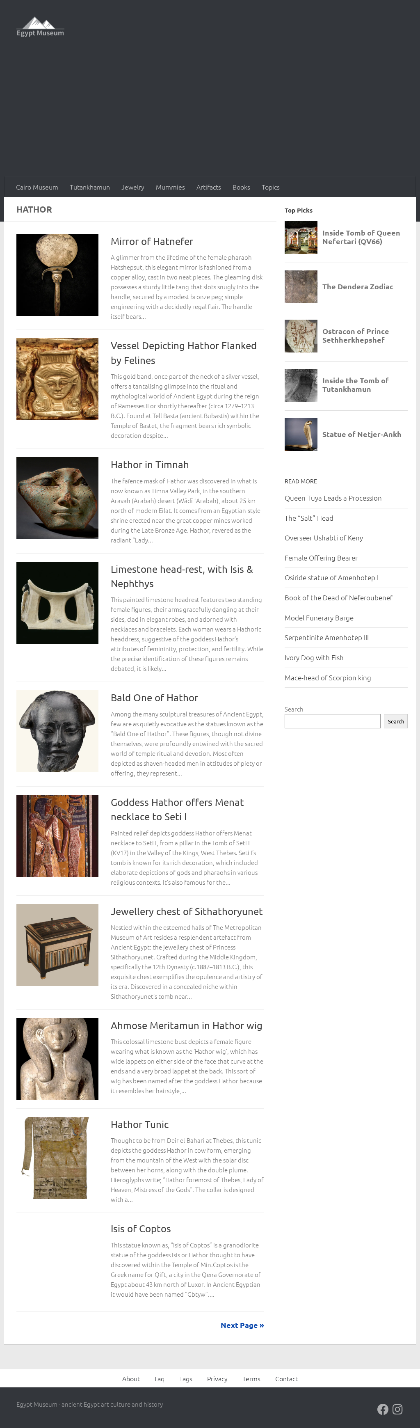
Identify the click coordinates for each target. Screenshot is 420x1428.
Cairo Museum (37, 186)
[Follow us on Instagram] (398, 1409)
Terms (251, 1378)
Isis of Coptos (141, 1228)
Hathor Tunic (140, 1124)
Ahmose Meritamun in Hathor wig (186, 1025)
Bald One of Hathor (154, 697)
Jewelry (132, 186)
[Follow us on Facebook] (383, 1409)
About (131, 1378)
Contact (286, 1378)
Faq (159, 1378)
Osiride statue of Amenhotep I (332, 577)
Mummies (170, 186)
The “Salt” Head (309, 517)
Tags (185, 1378)
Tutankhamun (90, 186)
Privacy (217, 1378)
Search (294, 709)
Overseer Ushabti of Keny (324, 537)
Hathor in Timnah (150, 464)
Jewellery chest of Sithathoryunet (187, 911)
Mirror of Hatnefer (152, 241)
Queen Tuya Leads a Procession (333, 497)
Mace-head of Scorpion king (328, 677)
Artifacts (208, 186)
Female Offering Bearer (321, 557)
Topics (271, 186)
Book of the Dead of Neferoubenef (339, 597)
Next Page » (242, 1325)
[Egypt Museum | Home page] (40, 26)
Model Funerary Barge (319, 617)
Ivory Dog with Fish (314, 657)
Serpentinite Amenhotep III (327, 637)
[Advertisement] (210, 114)
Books (241, 186)
